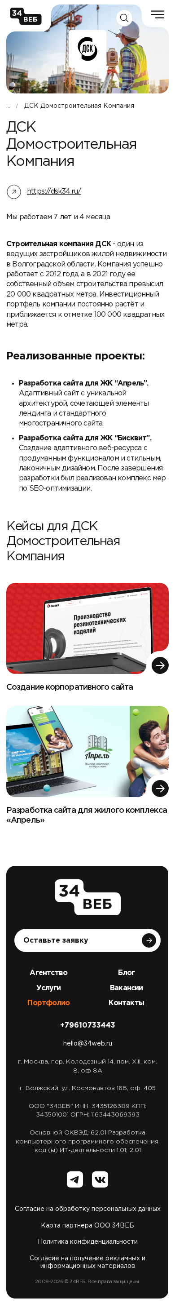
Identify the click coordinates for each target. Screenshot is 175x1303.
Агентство (48, 973)
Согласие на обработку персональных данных (88, 1209)
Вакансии (126, 988)
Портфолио (48, 1003)
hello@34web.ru (87, 1043)
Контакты (126, 1003)
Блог (126, 973)
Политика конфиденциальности (88, 1242)
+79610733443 (87, 1025)
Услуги (48, 988)
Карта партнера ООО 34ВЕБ (87, 1225)
